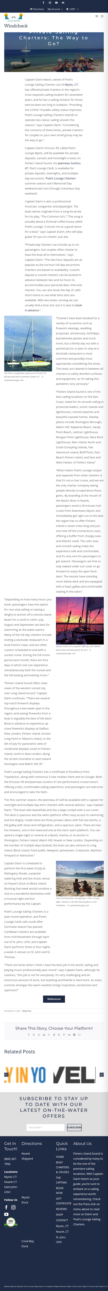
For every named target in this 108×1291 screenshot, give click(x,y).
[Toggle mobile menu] (102, 16)
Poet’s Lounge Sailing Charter (34, 1286)
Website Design (9, 1286)
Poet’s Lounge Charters (61, 178)
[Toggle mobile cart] (96, 16)
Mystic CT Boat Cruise (74, 1286)
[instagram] (13, 1207)
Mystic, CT (71, 84)
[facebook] (6, 1207)
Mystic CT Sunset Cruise (91, 1286)
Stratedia (20, 1286)
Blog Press (27, 1011)
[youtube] (6, 1214)
